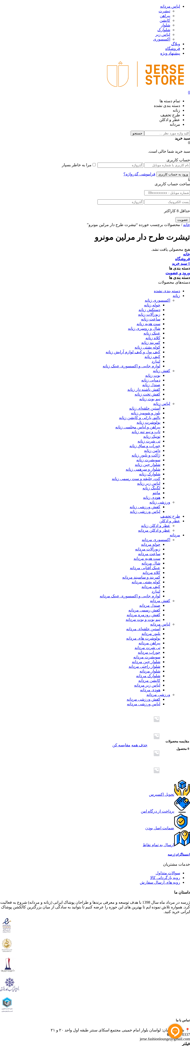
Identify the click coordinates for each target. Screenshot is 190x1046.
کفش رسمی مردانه (144, 610)
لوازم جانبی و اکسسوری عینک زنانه (131, 366)
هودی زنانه (151, 497)
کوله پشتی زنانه (147, 347)
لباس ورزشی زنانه (145, 511)
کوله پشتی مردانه (146, 582)
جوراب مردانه (149, 652)
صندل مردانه (149, 605)
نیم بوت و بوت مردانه (143, 619)
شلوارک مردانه (148, 676)
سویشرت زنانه (148, 460)
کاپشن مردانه (149, 680)
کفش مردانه (160, 601)
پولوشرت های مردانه (143, 638)
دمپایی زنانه (150, 380)
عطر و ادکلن (169, 521)
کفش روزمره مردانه (143, 615)
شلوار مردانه (150, 671)
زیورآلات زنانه (149, 314)
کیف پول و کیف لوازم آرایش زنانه (133, 352)
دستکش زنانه (149, 310)
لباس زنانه (161, 403)
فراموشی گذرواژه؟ (139, 174)
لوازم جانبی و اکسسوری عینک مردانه (130, 596)
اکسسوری (161, 39)
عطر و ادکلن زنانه (155, 525)
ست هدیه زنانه (148, 324)
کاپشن (165, 20)
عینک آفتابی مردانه (145, 568)
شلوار (165, 25)
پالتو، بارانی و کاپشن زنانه (139, 418)
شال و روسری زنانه (144, 328)
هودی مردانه (150, 690)
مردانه (175, 535)
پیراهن (165, 16)
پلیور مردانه (151, 633)
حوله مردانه (150, 544)
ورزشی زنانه (159, 502)
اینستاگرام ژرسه (179, 854)
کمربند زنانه (150, 342)
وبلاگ (175, 44)
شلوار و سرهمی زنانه (143, 469)
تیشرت (164, 11)
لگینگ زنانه (151, 488)
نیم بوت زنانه (149, 399)
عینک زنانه (151, 333)
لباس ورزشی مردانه (143, 704)
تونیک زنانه (151, 436)
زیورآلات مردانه (147, 549)
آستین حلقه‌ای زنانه (144, 408)
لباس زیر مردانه (147, 685)
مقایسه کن (121, 745)
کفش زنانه (161, 371)
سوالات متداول (168, 873)
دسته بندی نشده (167, 291)
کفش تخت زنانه (147, 394)
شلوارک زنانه (149, 474)
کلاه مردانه (151, 572)
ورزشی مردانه (158, 694)
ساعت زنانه (150, 319)
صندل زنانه (151, 385)
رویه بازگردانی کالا (165, 878)
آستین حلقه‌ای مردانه (143, 629)
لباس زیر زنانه (148, 483)
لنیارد (156, 361)
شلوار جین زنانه (147, 464)
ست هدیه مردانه (147, 558)
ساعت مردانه (149, 554)
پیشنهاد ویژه (170, 53)
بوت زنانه (152, 375)
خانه (186, 225)
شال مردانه (151, 563)
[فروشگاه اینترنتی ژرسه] (145, 88)
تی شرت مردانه (147, 648)
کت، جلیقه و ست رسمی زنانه (136, 479)
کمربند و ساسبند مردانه (141, 577)
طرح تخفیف (170, 516)
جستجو (137, 133)
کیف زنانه (152, 357)
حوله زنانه (152, 305)
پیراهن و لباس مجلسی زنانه (137, 427)
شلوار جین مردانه (146, 662)
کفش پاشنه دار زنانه (143, 389)
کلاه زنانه (152, 338)
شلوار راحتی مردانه (144, 666)
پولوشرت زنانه (148, 422)
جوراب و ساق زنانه (144, 446)
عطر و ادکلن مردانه (154, 530)
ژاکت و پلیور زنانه (146, 455)
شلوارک (163, 30)
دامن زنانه (152, 450)
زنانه (176, 295)
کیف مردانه (151, 587)
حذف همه (139, 745)
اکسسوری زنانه (157, 300)
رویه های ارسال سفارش (160, 882)
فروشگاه (172, 48)
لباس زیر (162, 34)
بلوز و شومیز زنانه (145, 413)
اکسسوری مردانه (156, 540)
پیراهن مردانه (149, 643)
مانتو (156, 493)
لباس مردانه (170, 6)
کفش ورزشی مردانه (143, 699)
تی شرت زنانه (149, 441)
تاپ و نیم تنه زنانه (146, 432)
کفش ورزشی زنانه (145, 507)
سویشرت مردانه (146, 657)
